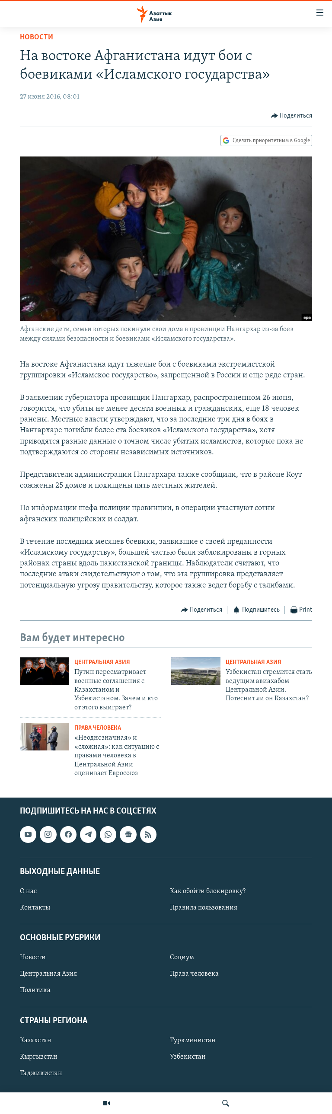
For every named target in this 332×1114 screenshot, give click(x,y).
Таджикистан (41, 1073)
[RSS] (148, 835)
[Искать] (226, 1103)
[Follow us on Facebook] (68, 835)
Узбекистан (188, 1056)
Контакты (35, 907)
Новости (36, 37)
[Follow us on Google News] (128, 835)
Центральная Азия (102, 662)
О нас (28, 891)
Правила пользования (203, 907)
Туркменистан (193, 1040)
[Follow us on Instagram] (48, 835)
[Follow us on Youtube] (28, 835)
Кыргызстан (38, 1056)
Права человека (97, 728)
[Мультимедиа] (106, 1103)
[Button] (292, 115)
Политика (35, 990)
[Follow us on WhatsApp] (108, 835)
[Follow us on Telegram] (88, 835)
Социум (182, 957)
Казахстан (35, 1040)
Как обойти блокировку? (208, 891)
